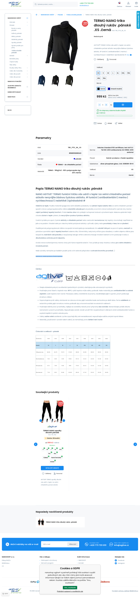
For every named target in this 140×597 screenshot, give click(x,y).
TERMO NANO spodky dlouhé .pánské (52, 431)
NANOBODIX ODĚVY (47, 15)
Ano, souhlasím (70, 587)
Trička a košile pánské (74, 15)
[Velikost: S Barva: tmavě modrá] (52, 420)
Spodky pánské (16, 42)
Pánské (60, 15)
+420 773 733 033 (86, 3)
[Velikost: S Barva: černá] (47, 420)
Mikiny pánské (16, 36)
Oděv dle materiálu (16, 71)
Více (127, 55)
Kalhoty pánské (17, 33)
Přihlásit (72, 544)
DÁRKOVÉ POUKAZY (14, 92)
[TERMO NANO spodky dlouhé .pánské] (52, 412)
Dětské (12, 56)
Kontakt (81, 563)
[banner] (15, 4)
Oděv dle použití (15, 74)
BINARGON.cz (134, 591)
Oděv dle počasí (15, 77)
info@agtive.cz (84, 5)
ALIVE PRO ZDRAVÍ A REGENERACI (14, 87)
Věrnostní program (47, 563)
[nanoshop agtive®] (36, 14)
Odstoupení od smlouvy (49, 560)
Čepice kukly (14, 62)
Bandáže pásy (14, 59)
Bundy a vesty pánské (16, 29)
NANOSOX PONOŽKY (14, 81)
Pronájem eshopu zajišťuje (120, 591)
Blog (10, 110)
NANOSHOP (82, 560)
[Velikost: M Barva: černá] (57, 420)
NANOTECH (11, 97)
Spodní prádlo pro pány (17, 47)
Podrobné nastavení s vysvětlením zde (70, 591)
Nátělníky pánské (17, 39)
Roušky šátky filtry (15, 68)
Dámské (12, 22)
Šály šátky (13, 65)
